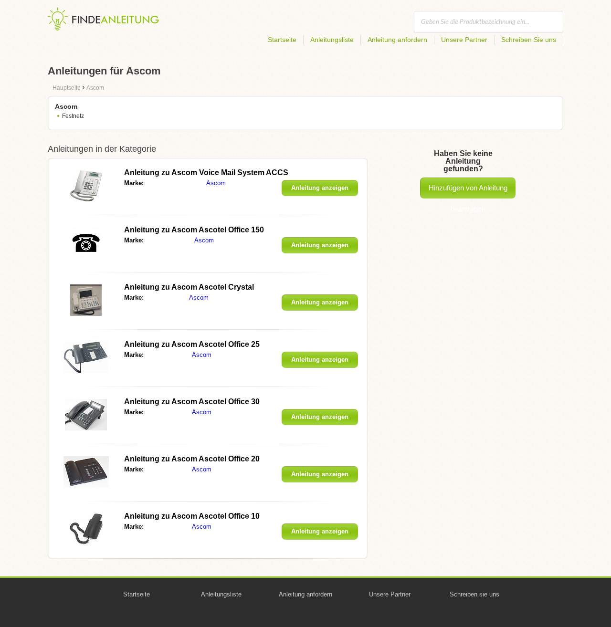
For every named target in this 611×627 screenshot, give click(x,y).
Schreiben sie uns (474, 594)
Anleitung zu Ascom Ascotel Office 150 (194, 230)
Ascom (216, 183)
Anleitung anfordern (397, 39)
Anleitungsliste (332, 39)
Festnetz (73, 116)
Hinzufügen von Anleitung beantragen (468, 191)
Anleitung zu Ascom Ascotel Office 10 (192, 516)
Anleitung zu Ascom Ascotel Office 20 (192, 459)
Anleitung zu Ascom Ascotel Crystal (189, 287)
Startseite (282, 39)
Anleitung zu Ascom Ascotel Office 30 (192, 401)
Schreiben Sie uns (528, 39)
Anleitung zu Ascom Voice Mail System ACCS (206, 172)
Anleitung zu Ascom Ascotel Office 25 (192, 344)
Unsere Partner (464, 39)
